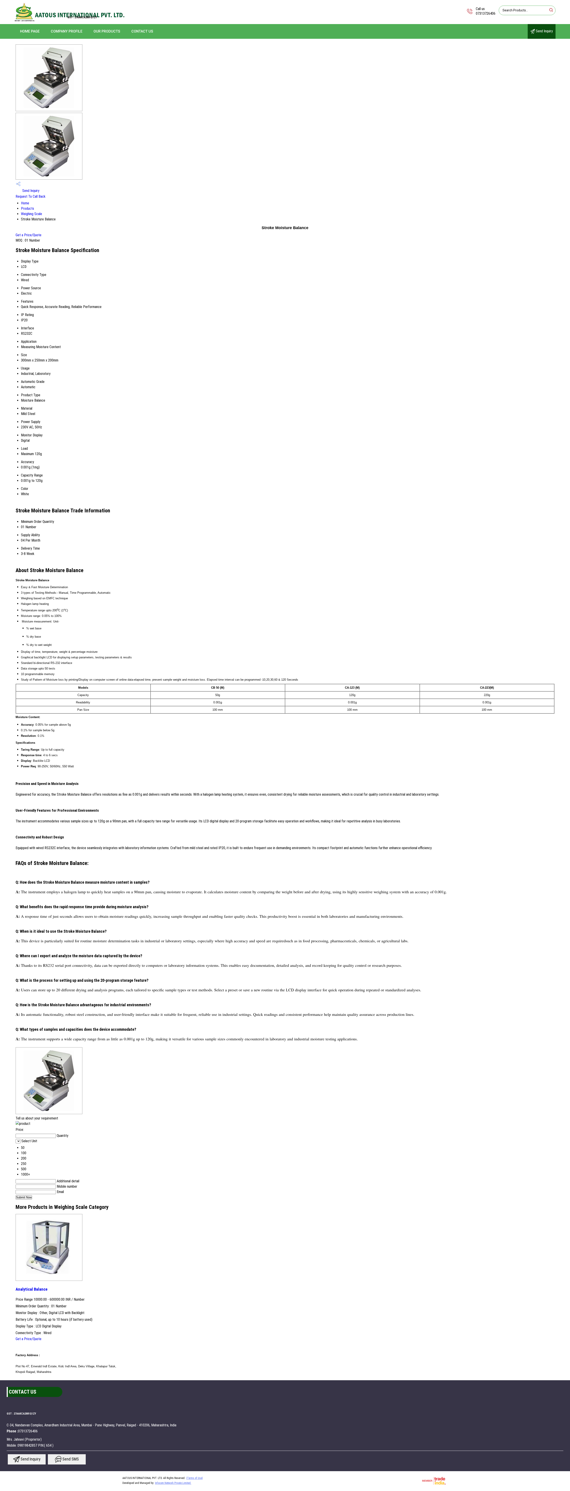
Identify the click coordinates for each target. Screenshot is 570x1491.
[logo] (70, 21)
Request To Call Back (30, 196)
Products (27, 208)
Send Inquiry (544, 31)
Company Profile (66, 31)
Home (25, 203)
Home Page (30, 31)
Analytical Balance (31, 1289)
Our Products (107, 31)
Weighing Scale (31, 214)
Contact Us (142, 31)
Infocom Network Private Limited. (173, 1483)
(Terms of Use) (194, 1478)
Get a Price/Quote (28, 235)
